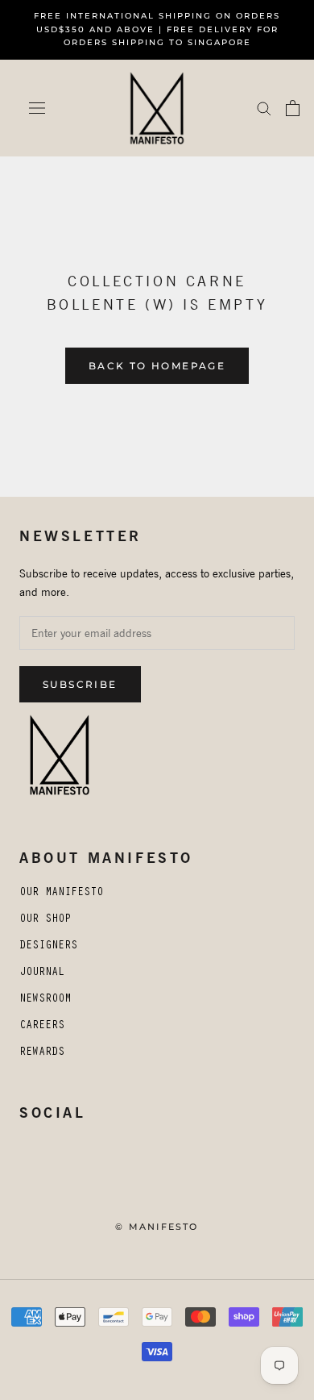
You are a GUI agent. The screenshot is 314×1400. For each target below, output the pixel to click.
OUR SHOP (45, 920)
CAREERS (41, 1026)
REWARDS (41, 1053)
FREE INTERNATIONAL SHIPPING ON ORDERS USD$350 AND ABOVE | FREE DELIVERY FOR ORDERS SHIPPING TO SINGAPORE (157, 29)
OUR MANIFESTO (61, 893)
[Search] (264, 108)
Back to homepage (157, 366)
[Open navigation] (37, 108)
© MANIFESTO (156, 1226)
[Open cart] (293, 108)
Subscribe (80, 684)
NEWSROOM (45, 1000)
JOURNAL (41, 973)
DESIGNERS (48, 946)
